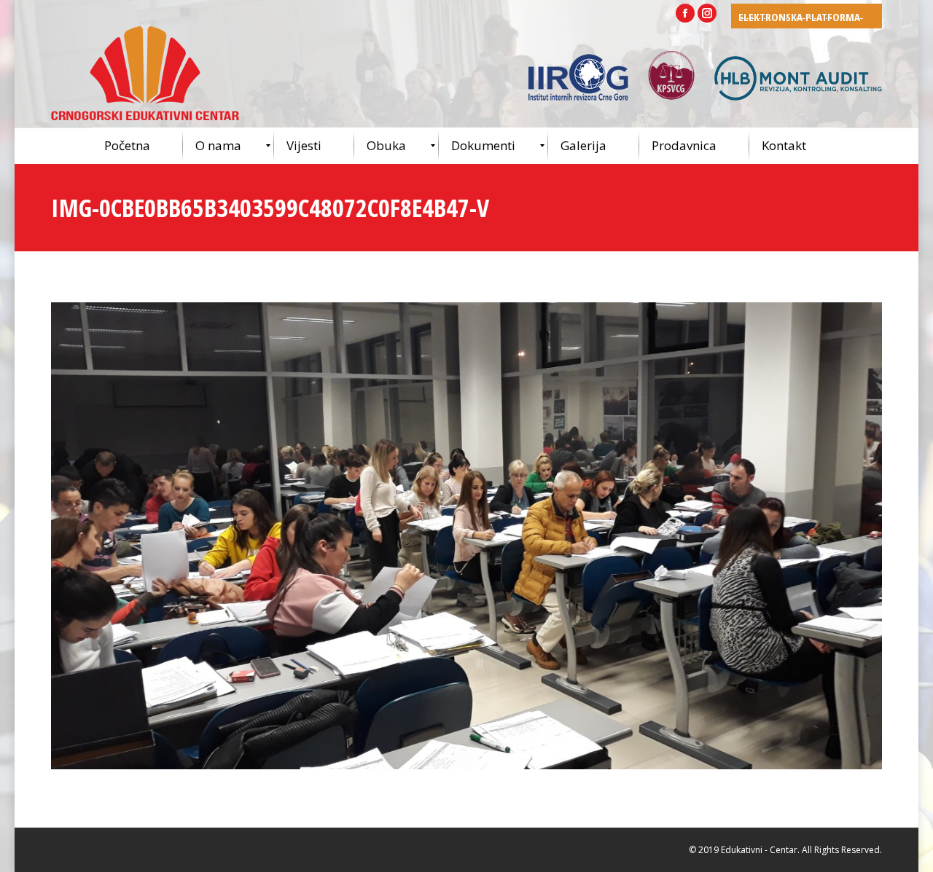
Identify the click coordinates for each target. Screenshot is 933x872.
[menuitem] (137, 145)
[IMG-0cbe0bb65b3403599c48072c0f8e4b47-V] (466, 535)
